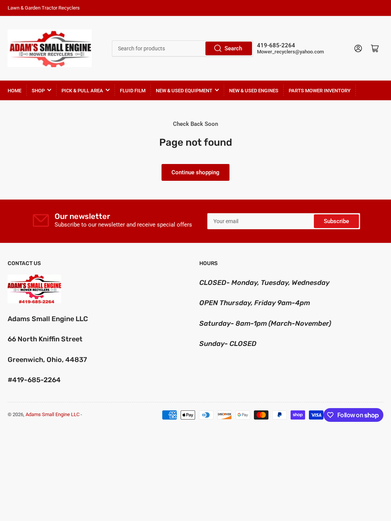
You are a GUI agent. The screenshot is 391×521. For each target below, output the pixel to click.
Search (233, 48)
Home (14, 90)
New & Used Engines (253, 90)
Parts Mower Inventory (320, 90)
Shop (38, 90)
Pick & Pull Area (82, 90)
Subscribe (336, 221)
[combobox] (182, 48)
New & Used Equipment (184, 90)
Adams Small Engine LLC (52, 414)
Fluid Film (132, 90)
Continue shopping (195, 172)
